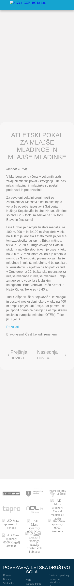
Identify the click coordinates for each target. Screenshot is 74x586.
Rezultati (12, 327)
